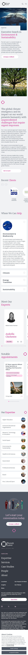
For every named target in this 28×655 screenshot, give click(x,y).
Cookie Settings (14, 648)
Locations (4, 581)
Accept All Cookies (14, 652)
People (4, 571)
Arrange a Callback (9, 57)
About (4, 575)
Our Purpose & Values (21, 581)
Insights (3, 585)
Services (5, 562)
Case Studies (7, 566)
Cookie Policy (10, 645)
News (2, 588)
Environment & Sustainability (13, 372)
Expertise (6, 558)
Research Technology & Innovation (12, 376)
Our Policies (18, 585)
